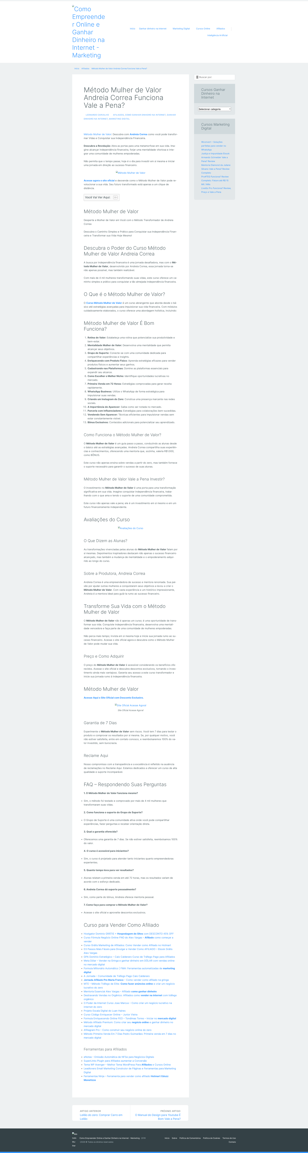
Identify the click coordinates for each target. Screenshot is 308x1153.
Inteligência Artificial (217, 35)
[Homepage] (89, 32)
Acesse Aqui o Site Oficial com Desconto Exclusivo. (114, 697)
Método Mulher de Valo (97, 134)
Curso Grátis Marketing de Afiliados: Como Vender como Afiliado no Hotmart (127, 945)
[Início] (76, 1140)
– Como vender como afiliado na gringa (126, 979)
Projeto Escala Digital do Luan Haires (104, 1010)
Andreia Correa (138, 134)
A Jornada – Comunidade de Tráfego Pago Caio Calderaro (117, 976)
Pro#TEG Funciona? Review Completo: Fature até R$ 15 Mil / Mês (215, 180)
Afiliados (118, 115)
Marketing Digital (119, 119)
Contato (232, 1142)
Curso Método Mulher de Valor (104, 302)
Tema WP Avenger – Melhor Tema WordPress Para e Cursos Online (127, 1064)
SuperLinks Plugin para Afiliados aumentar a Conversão (115, 1060)
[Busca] (232, 26)
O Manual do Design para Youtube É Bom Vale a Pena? (158, 1115)
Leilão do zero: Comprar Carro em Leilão (101, 1115)
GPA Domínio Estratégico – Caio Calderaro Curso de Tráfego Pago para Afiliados (129, 956)
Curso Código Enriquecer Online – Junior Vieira (110, 1014)
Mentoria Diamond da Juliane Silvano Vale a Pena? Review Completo (215, 169)
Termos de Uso (229, 1138)
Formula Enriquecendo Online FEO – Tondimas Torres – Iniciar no (130, 1018)
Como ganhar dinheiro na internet (145, 115)
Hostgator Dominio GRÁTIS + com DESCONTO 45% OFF (129, 933)
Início (132, 28)
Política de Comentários (190, 1138)
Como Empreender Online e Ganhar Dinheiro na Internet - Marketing (110, 1138)
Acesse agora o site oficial (99, 180)
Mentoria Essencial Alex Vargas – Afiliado (120, 991)
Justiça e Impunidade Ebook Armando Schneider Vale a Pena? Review (215, 157)
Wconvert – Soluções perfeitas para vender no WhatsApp (213, 146)
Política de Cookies (211, 1138)
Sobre (174, 1138)
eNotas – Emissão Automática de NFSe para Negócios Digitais (119, 1057)
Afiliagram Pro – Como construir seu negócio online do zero (117, 1030)
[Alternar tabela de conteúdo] (114, 197)
